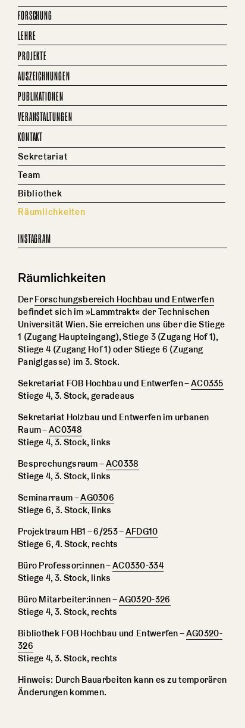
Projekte (32, 56)
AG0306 (97, 497)
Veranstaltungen (45, 117)
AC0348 (65, 429)
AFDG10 (141, 531)
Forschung (35, 16)
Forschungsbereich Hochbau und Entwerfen (124, 299)
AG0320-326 (145, 599)
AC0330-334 (138, 565)
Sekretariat (42, 156)
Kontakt (30, 137)
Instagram (34, 239)
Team (29, 174)
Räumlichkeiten (52, 211)
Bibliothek (40, 193)
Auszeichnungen (44, 76)
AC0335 (207, 383)
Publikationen (41, 97)
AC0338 (122, 463)
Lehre (27, 36)
